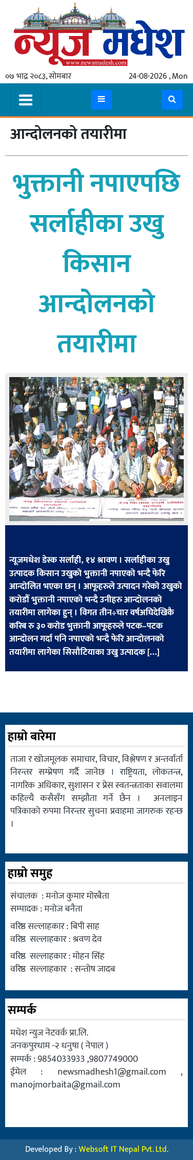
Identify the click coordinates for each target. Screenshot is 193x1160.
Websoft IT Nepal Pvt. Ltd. (123, 1149)
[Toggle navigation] (25, 99)
